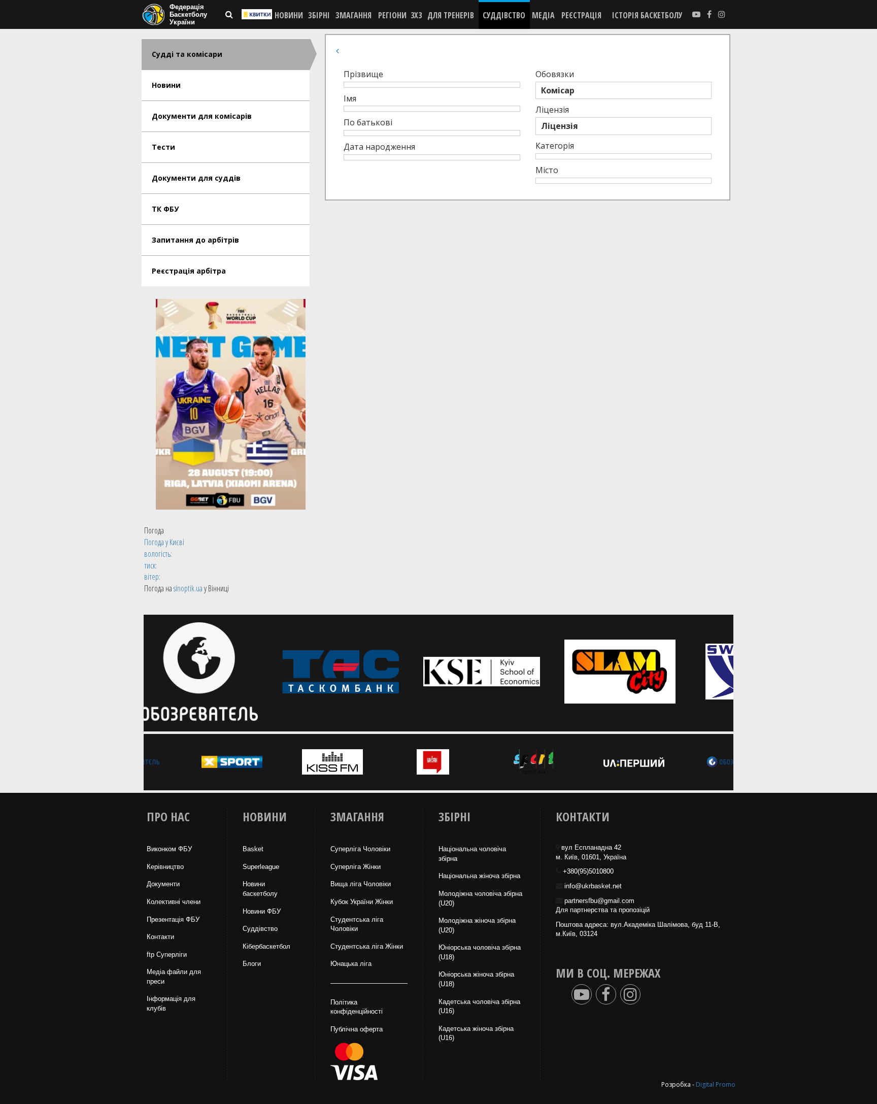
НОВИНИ (289, 15)
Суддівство (260, 928)
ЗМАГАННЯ (353, 15)
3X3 (416, 15)
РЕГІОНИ (392, 15)
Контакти (160, 937)
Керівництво (165, 867)
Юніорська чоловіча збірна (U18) (479, 952)
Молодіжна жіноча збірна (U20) (477, 925)
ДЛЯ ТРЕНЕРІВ (450, 15)
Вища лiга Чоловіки (360, 884)
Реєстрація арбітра (189, 271)
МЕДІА (543, 15)
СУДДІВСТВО (504, 15)
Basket (253, 849)
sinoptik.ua (188, 588)
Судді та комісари (187, 54)
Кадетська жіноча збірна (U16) (476, 1033)
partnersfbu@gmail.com (599, 901)
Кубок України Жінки (361, 902)
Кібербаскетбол (266, 946)
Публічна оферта (356, 1029)
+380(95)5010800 (588, 871)
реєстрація (581, 15)
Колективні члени (173, 902)
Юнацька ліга (351, 963)
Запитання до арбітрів (195, 240)
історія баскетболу (647, 15)
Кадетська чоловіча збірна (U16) (479, 1006)
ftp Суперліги (167, 954)
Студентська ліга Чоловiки (356, 924)
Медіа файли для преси (174, 976)
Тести (163, 147)
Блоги (252, 963)
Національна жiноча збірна (479, 876)
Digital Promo (715, 1084)
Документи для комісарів (202, 116)
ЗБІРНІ (319, 15)
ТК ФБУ (165, 209)
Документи (163, 884)
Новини (166, 85)
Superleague (261, 867)
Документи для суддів (196, 178)
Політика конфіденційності (356, 1007)
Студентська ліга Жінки (366, 946)
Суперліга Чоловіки (360, 849)
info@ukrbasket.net (593, 886)
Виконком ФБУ (169, 849)
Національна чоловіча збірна (472, 853)
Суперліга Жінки (355, 867)
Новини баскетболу (260, 888)
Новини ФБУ (262, 911)
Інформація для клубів (171, 1003)
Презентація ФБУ (173, 919)
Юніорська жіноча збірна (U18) (476, 979)
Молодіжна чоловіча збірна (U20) (480, 898)
